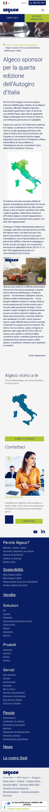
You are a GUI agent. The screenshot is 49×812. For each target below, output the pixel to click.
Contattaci (12, 18)
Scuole (6, 614)
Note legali (9, 781)
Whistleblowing (11, 791)
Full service (9, 674)
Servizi (6, 635)
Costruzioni (9, 624)
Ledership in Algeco (13, 721)
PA (4, 610)
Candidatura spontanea (15, 739)
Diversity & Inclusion (14, 724)
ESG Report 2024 (12, 574)
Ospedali (8, 617)
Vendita (9, 594)
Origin (6, 656)
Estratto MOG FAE (30, 784)
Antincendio (9, 681)
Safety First (9, 561)
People (9, 712)
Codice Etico (33, 781)
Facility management (14, 692)
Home (8, 45)
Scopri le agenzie (24, 439)
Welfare (7, 728)
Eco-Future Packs (12, 699)
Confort (7, 653)
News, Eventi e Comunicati (25, 45)
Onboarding (9, 717)
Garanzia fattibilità (13, 554)
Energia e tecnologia (14, 696)
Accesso (7, 685)
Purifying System (12, 703)
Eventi (6, 628)
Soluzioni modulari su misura (18, 551)
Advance (7, 649)
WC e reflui (9, 689)
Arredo (6, 678)
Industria (8, 631)
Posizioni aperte (12, 735)
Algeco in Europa (12, 558)
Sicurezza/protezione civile (17, 621)
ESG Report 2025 (12, 578)
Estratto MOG (10, 784)
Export (6, 660)
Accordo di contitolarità (15, 788)
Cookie (20, 781)
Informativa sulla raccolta (16, 808)
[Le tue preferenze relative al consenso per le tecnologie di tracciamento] (4, 807)
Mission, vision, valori (15, 547)
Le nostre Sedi (15, 757)
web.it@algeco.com (14, 497)
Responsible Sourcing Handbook (20, 581)
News (8, 746)
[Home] (11, 10)
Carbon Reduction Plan (15, 585)
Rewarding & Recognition (16, 731)
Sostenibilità (13, 569)
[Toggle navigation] (43, 10)
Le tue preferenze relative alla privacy (27, 803)
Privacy (36, 777)
